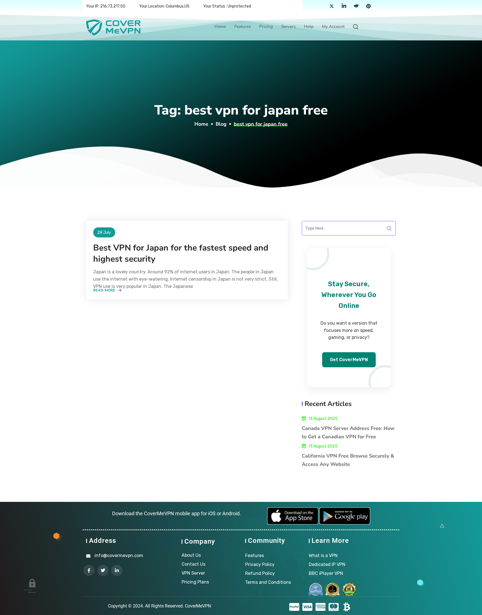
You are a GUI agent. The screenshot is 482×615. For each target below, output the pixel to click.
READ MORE (104, 290)
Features (242, 26)
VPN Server (193, 573)
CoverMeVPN (198, 606)
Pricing (266, 26)
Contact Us (193, 564)
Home (220, 26)
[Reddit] (356, 6)
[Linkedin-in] (116, 570)
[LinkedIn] (344, 6)
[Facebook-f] (89, 570)
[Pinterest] (368, 6)
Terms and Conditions (268, 582)
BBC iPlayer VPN (326, 573)
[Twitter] (331, 6)
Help (309, 26)
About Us (191, 555)
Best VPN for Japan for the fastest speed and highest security (180, 253)
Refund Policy (260, 573)
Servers (288, 26)
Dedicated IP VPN (327, 564)
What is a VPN (323, 555)
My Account (333, 26)
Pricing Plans (195, 582)
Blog (221, 124)
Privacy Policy (259, 564)
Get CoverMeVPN (349, 359)
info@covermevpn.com (119, 555)
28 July (104, 232)
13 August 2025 (323, 418)
